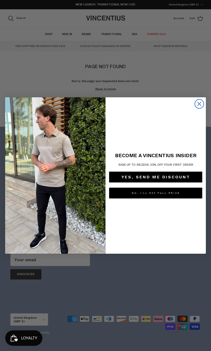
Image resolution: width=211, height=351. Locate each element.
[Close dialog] (199, 103)
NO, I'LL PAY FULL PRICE (156, 193)
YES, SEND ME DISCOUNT (155, 176)
